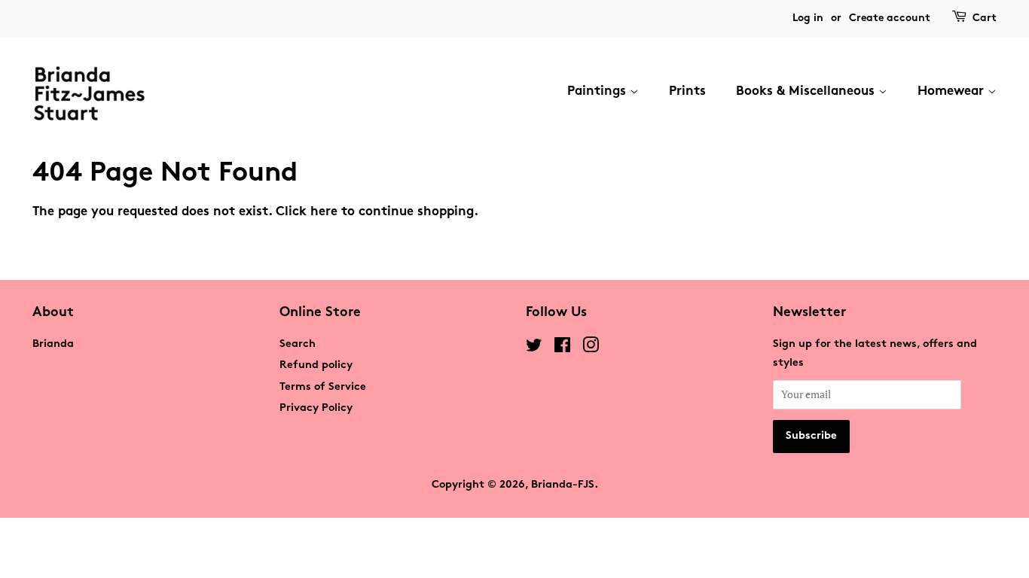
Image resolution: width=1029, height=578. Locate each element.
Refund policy (316, 365)
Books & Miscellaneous (807, 92)
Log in (807, 18)
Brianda (53, 344)
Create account (889, 18)
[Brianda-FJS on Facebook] (562, 349)
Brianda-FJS (562, 485)
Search (297, 344)
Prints (687, 92)
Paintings (598, 92)
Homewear (953, 92)
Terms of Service (322, 387)
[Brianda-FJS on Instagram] (590, 349)
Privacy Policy (316, 408)
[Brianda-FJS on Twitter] (534, 349)
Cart (985, 18)
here (323, 212)
